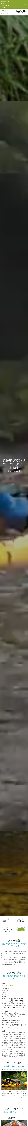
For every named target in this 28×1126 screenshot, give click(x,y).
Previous (2, 1069)
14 (23, 1069)
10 (17, 1069)
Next (26, 1069)
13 (21, 1069)
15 (24, 1069)
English (3, 14)
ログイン (24, 4)
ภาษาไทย (11, 14)
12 (20, 1069)
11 (18, 1069)
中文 (7, 14)
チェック (21, 930)
